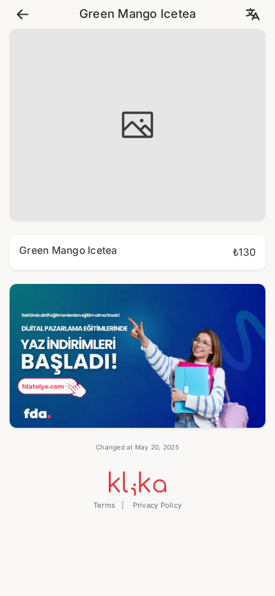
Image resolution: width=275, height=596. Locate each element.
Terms (104, 505)
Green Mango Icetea (137, 14)
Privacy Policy (156, 505)
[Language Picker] (252, 14)
